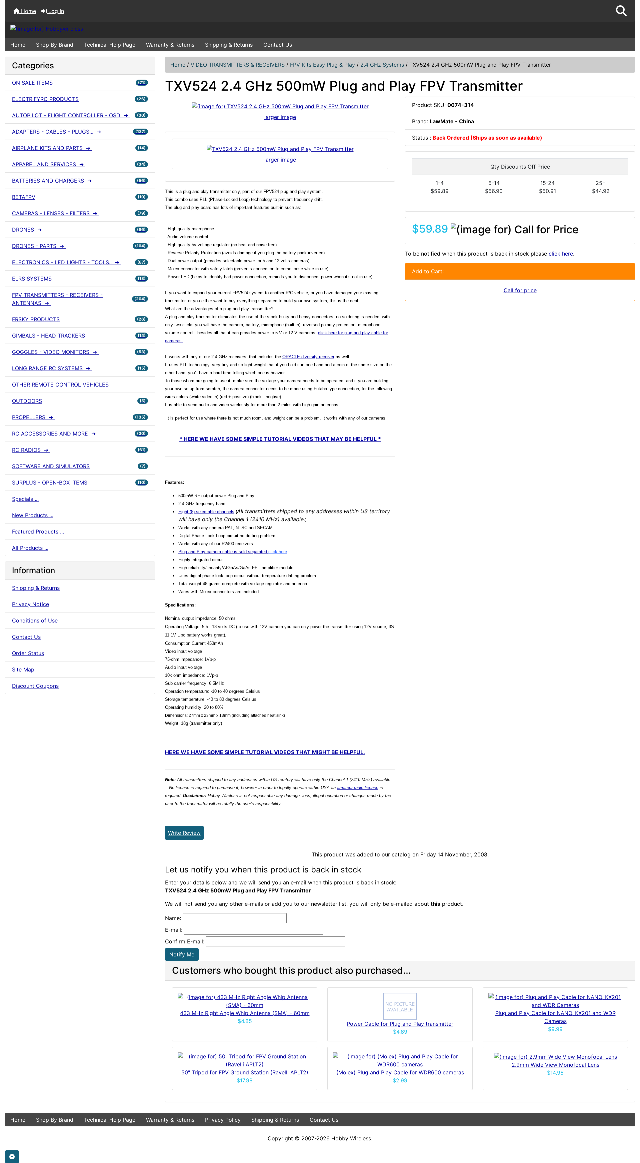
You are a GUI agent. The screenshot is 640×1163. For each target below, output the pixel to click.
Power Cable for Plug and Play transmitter (400, 1023)
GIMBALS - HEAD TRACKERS (79, 335)
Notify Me (181, 954)
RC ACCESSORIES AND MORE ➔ (79, 433)
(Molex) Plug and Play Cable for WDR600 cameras (400, 1072)
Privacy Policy (223, 1119)
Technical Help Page (109, 44)
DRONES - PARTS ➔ (79, 246)
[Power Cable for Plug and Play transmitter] (400, 1005)
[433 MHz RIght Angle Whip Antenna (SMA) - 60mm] (245, 1000)
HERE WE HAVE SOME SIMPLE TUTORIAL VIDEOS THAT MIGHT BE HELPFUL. (265, 752)
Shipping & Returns (229, 44)
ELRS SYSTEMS (79, 278)
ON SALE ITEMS (79, 82)
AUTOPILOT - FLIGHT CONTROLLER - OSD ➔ (79, 115)
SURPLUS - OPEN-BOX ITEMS (79, 482)
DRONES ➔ (79, 229)
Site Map (23, 669)
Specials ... (25, 499)
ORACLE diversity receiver (308, 356)
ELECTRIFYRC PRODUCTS (79, 99)
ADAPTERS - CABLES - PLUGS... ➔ (79, 131)
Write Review (184, 832)
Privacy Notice (30, 604)
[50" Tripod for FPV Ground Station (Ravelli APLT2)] (245, 1059)
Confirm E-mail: (184, 941)
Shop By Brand (54, 44)
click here (561, 253)
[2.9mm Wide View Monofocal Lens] (555, 1056)
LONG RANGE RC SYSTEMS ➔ (79, 368)
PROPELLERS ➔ (79, 417)
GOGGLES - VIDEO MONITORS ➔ (79, 352)
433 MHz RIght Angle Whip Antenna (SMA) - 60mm (245, 1013)
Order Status (28, 653)
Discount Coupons (35, 685)
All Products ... (30, 548)
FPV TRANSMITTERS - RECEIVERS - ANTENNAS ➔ (79, 299)
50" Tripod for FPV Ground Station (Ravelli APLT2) (244, 1072)
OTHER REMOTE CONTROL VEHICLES (60, 384)
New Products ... (32, 515)
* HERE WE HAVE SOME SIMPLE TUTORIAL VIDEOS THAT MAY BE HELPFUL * (280, 439)
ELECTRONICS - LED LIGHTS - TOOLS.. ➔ (79, 262)
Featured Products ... (38, 531)
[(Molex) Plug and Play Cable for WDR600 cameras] (400, 1059)
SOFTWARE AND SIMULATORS (79, 466)
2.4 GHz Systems (382, 64)
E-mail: (173, 929)
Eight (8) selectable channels (206, 511)
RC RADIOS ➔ (79, 450)
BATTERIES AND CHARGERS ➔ (79, 180)
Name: (173, 918)
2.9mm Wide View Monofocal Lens (555, 1064)
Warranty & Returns (170, 44)
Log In (55, 11)
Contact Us (277, 44)
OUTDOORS (79, 401)
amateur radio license (357, 787)
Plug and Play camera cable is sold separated (232, 551)
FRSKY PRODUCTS (79, 319)
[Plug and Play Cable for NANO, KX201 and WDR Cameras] (555, 1000)
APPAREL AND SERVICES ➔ (79, 164)
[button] (621, 11)
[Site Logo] (110, 28)
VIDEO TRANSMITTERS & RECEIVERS (238, 64)
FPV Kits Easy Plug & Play (322, 64)
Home (27, 11)
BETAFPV (79, 197)
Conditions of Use (35, 620)
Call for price (520, 290)
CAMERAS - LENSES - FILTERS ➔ (79, 213)
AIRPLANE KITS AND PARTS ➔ (79, 148)
